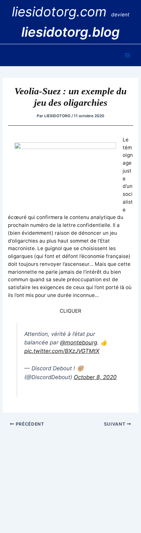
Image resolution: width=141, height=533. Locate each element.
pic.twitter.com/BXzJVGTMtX (61, 351)
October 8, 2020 (95, 377)
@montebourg (78, 342)
